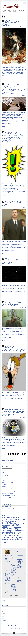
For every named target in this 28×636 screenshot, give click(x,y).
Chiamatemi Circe (12, 23)
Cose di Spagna (5, 484)
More (3, 78)
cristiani (23, 523)
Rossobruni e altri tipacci (7, 508)
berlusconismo (6, 519)
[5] (15, 595)
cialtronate (6, 523)
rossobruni (14, 537)
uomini (4, 542)
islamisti (16, 528)
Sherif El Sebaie (6, 539)
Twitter (21, 541)
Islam (3, 499)
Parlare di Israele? (5, 504)
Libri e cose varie (5, 502)
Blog (3, 480)
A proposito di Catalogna (20, 553)
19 (22, 453)
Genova (4, 527)
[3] (12, 595)
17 (17, 453)
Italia (17, 530)
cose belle (18, 523)
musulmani (5, 535)
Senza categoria (5, 511)
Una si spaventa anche (13, 348)
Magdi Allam (20, 532)
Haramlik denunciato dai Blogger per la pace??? (12, 136)
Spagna (19, 539)
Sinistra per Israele (13, 539)
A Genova (4, 475)
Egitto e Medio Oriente (6, 488)
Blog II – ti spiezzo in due (7, 482)
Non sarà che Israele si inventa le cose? (13, 412)
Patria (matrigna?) (5, 506)
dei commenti (6, 618)
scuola (21, 537)
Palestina (19, 535)
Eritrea (20, 525)
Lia (2, 607)
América (3, 477)
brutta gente (19, 519)
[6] (16, 595)
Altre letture (5, 605)
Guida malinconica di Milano (8, 495)
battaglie (15, 517)
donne (10, 525)
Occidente (12, 535)
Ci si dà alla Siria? (11, 203)
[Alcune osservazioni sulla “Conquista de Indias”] (7, 553)
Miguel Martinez (18, 534)
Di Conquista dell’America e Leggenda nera (14, 554)
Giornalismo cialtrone (6, 493)
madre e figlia (12, 532)
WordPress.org (5, 620)
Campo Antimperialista (13, 521)
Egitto (16, 525)
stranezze (5, 541)
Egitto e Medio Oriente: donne (8, 491)
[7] (17, 595)
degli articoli (6, 616)
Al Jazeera (4, 517)
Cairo (4, 521)
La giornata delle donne (11, 303)
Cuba (3, 486)
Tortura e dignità (10, 261)
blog (12, 519)
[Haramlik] (10, 8)
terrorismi (16, 541)
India (9, 528)
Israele (11, 530)
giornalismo (10, 527)
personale (6, 537)
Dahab (6, 525)
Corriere (13, 523)
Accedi (3, 613)
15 (13, 453)
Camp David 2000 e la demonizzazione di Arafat (13, 88)
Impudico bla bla (5, 497)
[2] (11, 595)
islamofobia (5, 530)
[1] (10, 595)
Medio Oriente (7, 534)
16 (15, 453)
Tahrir (10, 541)
